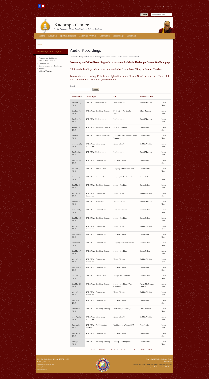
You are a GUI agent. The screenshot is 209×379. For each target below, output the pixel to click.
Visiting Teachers (45, 71)
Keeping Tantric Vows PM (123, 176)
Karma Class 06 (119, 317)
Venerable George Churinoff (147, 285)
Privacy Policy (41, 367)
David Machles (146, 102)
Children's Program (87, 36)
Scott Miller (144, 325)
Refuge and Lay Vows (121, 275)
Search (72, 86)
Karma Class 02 (119, 193)
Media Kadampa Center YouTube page (148, 62)
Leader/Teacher (146, 96)
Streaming (131, 36)
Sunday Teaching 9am (122, 341)
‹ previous (101, 349)
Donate (148, 7)
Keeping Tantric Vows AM (123, 168)
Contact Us (167, 7)
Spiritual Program (68, 36)
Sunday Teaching (120, 127)
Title (115, 96)
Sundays (42, 68)
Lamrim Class (44, 63)
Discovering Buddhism (48, 58)
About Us (52, 36)
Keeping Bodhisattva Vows (123, 242)
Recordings (118, 36)
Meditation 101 (119, 102)
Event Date (76, 96)
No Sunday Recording (122, 308)
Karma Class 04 (119, 259)
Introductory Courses (47, 60)
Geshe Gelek (145, 127)
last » (150, 349)
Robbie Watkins (146, 143)
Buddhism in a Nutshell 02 (123, 325)
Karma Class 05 (119, 292)
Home (42, 36)
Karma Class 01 (119, 143)
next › (143, 349)
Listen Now (164, 103)
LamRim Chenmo (120, 160)
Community (105, 36)
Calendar (157, 7)
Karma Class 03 (119, 226)
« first (93, 349)
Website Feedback (43, 369)
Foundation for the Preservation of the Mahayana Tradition (152, 364)
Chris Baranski (145, 111)
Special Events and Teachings (50, 65)
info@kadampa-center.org (45, 364)
